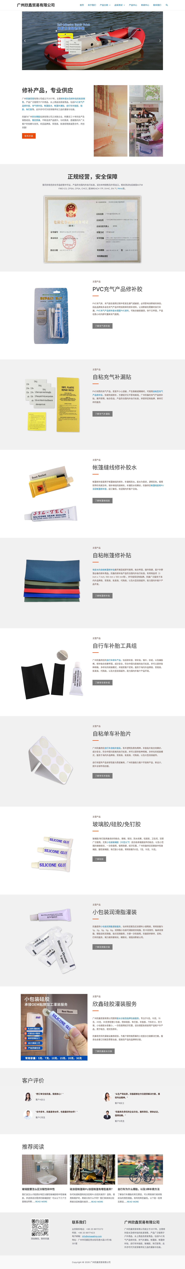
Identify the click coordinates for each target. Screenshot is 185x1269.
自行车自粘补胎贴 (113, 748)
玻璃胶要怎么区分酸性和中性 (38, 1189)
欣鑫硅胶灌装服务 (114, 1004)
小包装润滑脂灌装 (114, 912)
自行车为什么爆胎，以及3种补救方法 (139, 1189)
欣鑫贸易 (30, 98)
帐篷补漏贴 (59, 105)
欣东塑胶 (36, 116)
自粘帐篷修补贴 (111, 555)
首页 (82, 5)
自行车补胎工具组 (114, 645)
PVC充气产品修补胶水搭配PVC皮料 (113, 310)
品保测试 (118, 5)
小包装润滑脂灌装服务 (111, 926)
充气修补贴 (37, 105)
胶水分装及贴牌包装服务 (128, 1018)
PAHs (120, 188)
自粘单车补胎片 (111, 733)
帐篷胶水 (48, 105)
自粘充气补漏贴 (111, 377)
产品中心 (133, 5)
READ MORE (41, 1201)
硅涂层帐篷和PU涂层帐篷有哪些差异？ (92, 1189)
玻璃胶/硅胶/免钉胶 (116, 824)
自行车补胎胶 (72, 105)
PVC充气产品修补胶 (117, 289)
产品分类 (104, 5)
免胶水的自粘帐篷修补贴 (103, 569)
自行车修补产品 (114, 660)
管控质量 (36, 120)
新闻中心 (145, 5)
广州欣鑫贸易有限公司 (36, 5)
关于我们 (92, 5)
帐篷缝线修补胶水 (114, 467)
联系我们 (157, 5)
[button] (109, 5)
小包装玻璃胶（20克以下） (119, 842)
